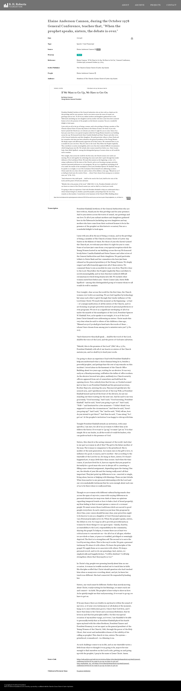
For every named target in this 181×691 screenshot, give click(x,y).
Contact (171, 5)
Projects (155, 5)
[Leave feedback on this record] (132, 38)
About (125, 5)
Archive (140, 5)
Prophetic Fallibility (83, 671)
